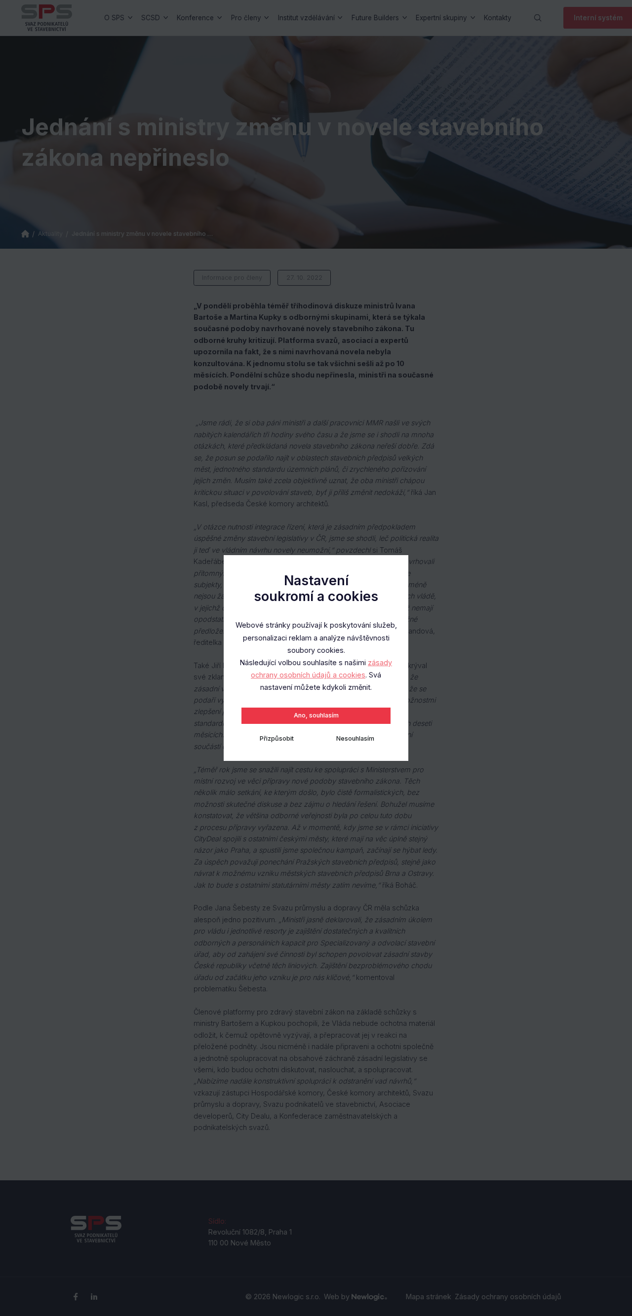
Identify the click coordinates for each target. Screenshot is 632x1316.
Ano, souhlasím (316, 715)
